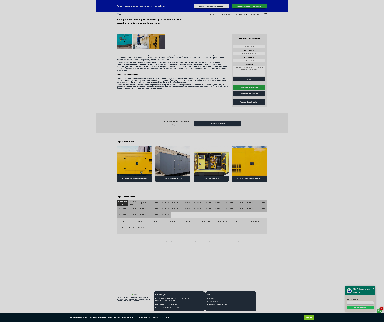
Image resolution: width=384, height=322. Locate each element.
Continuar (309, 317)
